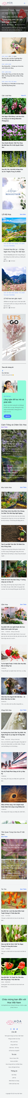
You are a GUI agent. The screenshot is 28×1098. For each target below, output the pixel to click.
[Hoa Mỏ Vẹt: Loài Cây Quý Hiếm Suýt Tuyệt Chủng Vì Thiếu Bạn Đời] (14, 900)
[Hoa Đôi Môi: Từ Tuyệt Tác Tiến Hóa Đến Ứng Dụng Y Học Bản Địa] (14, 966)
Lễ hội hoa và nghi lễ (14, 1050)
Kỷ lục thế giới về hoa (14, 1067)
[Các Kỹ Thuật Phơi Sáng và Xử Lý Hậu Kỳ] (14, 760)
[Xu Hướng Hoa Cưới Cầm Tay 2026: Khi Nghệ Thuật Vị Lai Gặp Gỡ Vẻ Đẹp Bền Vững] (14, 721)
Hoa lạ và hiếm (14, 1061)
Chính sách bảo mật (14, 1083)
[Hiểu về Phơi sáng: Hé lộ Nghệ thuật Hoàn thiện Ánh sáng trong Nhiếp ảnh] (14, 794)
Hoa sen (5, 852)
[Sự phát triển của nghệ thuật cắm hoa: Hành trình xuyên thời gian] (14, 615)
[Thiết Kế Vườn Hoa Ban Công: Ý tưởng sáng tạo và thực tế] (14, 569)
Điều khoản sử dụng (14, 1080)
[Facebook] (14, 1029)
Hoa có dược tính (14, 1058)
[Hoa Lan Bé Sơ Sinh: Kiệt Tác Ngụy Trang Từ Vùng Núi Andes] (14, 933)
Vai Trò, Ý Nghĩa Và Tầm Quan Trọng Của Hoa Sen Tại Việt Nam (14, 847)
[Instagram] (11, 1029)
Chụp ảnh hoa (14, 1044)
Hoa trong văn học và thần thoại (14, 1064)
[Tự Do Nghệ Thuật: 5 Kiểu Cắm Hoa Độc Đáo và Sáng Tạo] (14, 652)
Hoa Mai (5, 873)
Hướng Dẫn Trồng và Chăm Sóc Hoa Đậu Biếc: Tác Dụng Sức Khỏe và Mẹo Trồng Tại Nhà (12, 75)
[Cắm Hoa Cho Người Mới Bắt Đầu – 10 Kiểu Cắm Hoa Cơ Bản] (14, 686)
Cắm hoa (3, 634)
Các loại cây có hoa (9, 13)
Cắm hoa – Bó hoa (14, 1047)
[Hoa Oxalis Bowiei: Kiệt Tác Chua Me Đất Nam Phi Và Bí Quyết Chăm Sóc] (14, 132)
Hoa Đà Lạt (11, 254)
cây (10, 56)
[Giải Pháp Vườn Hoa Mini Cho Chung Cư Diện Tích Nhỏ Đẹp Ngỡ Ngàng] (14, 500)
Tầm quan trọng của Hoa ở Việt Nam (14, 1035)
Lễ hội (5, 301)
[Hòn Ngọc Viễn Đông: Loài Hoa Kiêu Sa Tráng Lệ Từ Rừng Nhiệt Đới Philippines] (14, 106)
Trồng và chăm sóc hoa (14, 1038)
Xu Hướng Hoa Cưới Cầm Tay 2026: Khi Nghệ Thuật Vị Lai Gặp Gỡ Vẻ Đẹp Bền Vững (13, 735)
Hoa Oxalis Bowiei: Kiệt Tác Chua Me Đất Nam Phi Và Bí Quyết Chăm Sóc (12, 145)
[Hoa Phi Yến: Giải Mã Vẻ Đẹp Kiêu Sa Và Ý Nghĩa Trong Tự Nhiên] (14, 159)
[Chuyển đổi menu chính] (24, 3)
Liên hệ (14, 1077)
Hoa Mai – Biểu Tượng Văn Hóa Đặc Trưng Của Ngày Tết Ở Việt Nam (13, 868)
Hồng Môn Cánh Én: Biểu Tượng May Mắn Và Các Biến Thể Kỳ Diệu (12, 19)
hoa (15, 56)
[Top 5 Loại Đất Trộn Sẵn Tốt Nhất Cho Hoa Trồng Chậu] (14, 533)
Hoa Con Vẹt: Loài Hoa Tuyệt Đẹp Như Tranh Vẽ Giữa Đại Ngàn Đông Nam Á (13, 470)
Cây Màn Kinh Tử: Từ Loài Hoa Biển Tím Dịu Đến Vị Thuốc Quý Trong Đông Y (14, 444)
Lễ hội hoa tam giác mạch (13, 298)
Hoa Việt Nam (5, 373)
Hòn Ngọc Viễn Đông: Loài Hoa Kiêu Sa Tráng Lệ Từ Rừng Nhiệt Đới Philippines (13, 119)
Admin (4, 24)
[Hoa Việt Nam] (2, 370)
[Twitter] (17, 1029)
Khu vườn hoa (14, 1041)
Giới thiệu (14, 1074)
